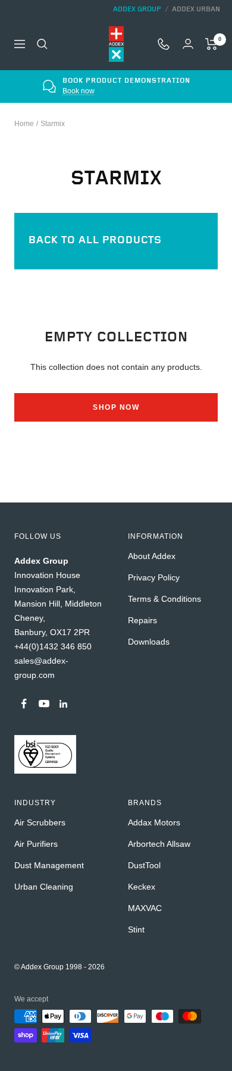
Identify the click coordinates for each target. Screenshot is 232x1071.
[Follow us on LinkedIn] (63, 703)
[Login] (188, 44)
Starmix (52, 124)
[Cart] (211, 44)
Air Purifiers (36, 844)
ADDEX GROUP (137, 9)
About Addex (151, 556)
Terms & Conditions (164, 599)
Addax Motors (154, 822)
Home (24, 124)
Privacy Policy (154, 577)
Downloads (149, 641)
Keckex (141, 886)
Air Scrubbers (39, 822)
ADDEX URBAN (196, 9)
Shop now (116, 407)
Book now (78, 91)
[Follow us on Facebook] (24, 703)
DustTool (144, 865)
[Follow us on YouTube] (44, 703)
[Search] (42, 44)
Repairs (142, 620)
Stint (136, 929)
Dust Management (49, 865)
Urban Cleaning (43, 886)
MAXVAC (145, 908)
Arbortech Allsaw (159, 844)
